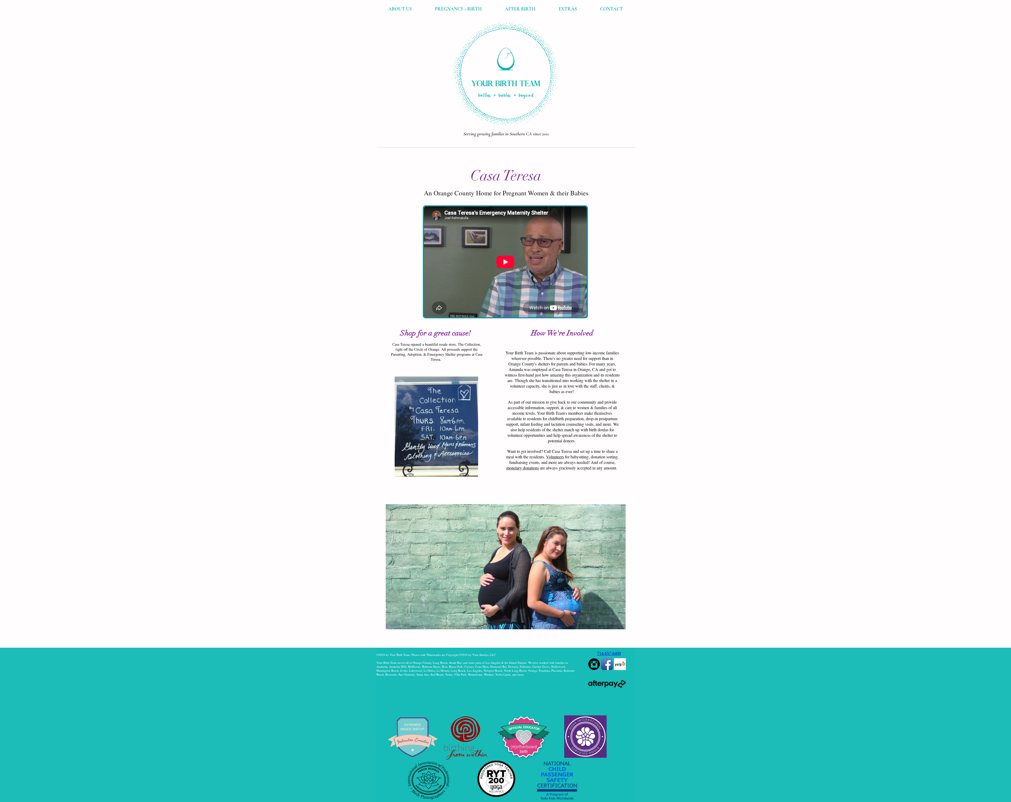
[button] (400, 9)
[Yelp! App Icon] (620, 664)
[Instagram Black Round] (594, 664)
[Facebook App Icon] (607, 664)
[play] (614, 633)
